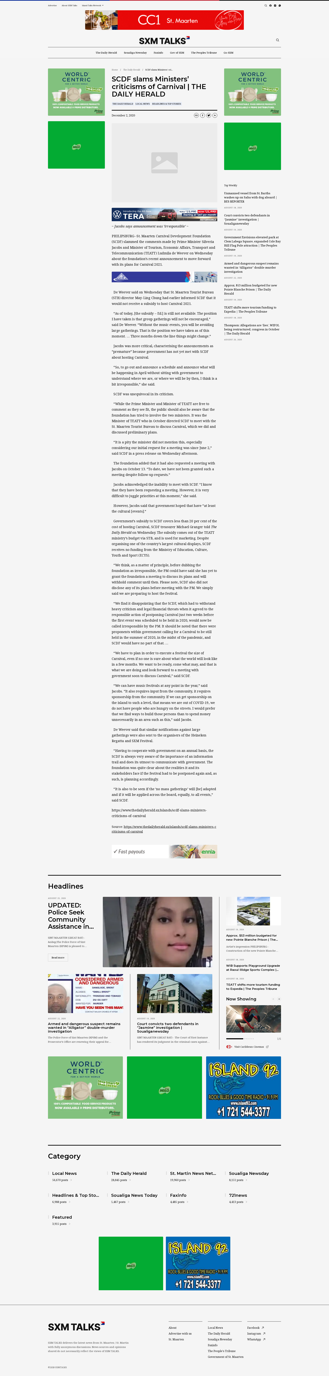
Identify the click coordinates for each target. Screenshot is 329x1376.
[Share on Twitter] (208, 115)
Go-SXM (228, 52)
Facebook (253, 1328)
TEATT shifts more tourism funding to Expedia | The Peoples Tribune (250, 309)
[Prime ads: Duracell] (76, 92)
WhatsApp (254, 1339)
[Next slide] (279, 999)
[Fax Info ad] (243, 1087)
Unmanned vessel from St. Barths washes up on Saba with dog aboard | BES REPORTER (250, 197)
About (172, 1328)
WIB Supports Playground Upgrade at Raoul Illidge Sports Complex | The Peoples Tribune (253, 968)
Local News (143, 103)
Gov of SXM (177, 52)
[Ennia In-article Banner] (164, 851)
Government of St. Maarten (225, 1357)
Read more (60, 957)
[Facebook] (270, 5)
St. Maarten (176, 1339)
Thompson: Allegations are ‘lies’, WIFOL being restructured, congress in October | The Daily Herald (251, 329)
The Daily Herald (106, 52)
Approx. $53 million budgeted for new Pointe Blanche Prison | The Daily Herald (250, 289)
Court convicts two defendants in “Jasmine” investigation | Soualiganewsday (247, 219)
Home (115, 69)
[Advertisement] (164, 20)
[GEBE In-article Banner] (164, 277)
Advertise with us (180, 1333)
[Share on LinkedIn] (214, 115)
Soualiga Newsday (135, 52)
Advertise (52, 5)
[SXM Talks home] (164, 40)
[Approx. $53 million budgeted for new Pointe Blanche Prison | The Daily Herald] (253, 911)
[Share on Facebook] (202, 115)
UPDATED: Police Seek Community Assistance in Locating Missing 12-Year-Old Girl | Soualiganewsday (70, 916)
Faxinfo (158, 52)
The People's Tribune (222, 1351)
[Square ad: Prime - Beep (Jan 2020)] (76, 145)
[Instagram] (275, 5)
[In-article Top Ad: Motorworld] (164, 214)
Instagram (254, 1333)
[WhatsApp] (279, 5)
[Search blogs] (266, 5)
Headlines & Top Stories (166, 103)
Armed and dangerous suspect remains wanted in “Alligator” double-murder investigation (251, 268)
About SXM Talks (69, 5)
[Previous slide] (273, 999)
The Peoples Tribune (204, 52)
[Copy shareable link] (196, 115)
